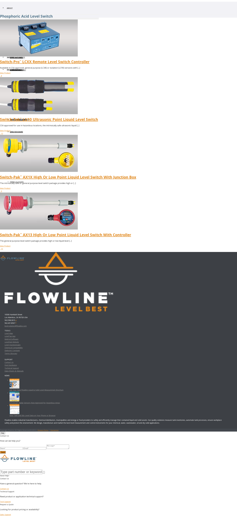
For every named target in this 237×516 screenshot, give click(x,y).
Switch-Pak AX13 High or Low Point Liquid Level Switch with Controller (65, 234)
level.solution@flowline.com (16, 326)
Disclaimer (54, 430)
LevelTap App (10, 336)
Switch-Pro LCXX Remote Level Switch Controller (44, 61)
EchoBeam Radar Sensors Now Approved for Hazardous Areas (35, 403)
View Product (5, 73)
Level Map (9, 333)
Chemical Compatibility (14, 348)
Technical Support (12, 368)
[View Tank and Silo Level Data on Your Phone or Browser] (14, 405)
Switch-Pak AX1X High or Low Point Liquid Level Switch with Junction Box (68, 177)
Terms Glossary (11, 353)
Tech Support (5, 501)
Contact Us (9, 362)
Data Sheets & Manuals (14, 371)
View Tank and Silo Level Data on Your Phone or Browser (33, 415)
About (10, 8)
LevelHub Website (12, 342)
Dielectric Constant (12, 350)
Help (2, 433)
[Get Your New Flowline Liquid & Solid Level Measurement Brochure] (14, 380)
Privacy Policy (43, 430)
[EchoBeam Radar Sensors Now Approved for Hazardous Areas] (14, 393)
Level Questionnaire (12, 345)
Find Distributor (11, 365)
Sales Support (5, 514)
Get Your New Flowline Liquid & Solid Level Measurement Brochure (36, 390)
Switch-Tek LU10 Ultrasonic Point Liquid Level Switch (49, 119)
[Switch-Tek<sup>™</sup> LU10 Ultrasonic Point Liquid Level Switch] (39, 78)
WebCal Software (11, 339)
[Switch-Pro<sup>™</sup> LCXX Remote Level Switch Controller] (39, 21)
